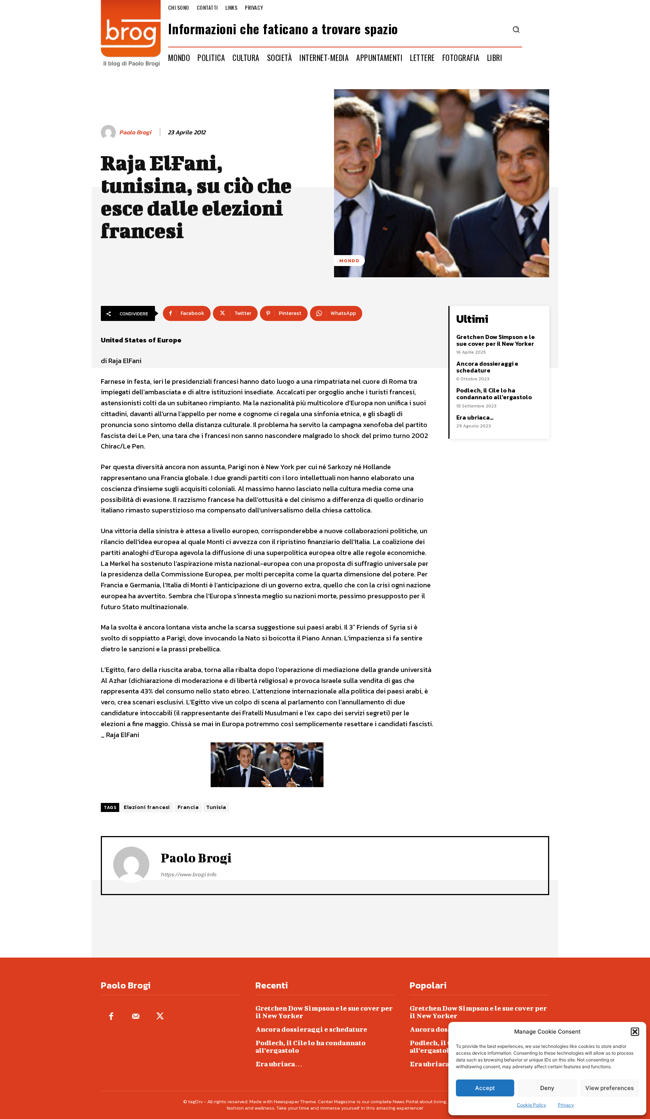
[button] (635, 1031)
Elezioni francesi (147, 807)
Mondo (349, 260)
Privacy (566, 1105)
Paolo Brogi (135, 132)
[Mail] (135, 1016)
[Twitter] (160, 1016)
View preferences (609, 1088)
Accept (485, 1088)
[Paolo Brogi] (109, 132)
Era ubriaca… (475, 417)
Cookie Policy (531, 1105)
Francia (188, 807)
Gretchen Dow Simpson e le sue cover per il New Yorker (495, 340)
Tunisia (216, 807)
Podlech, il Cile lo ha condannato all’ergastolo (494, 393)
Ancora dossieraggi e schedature (487, 367)
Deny (547, 1088)
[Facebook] (111, 1016)
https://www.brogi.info (188, 874)
